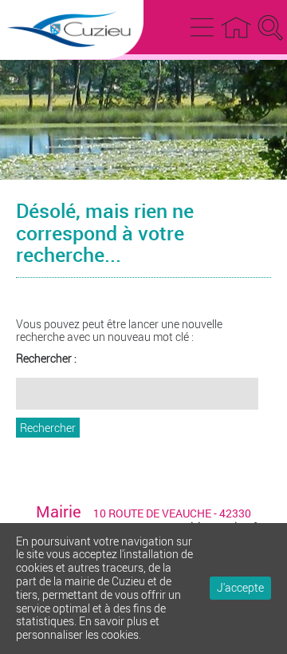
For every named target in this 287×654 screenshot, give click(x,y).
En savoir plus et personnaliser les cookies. (87, 627)
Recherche (267, 24)
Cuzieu (72, 63)
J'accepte (240, 587)
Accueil (235, 24)
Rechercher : (46, 359)
